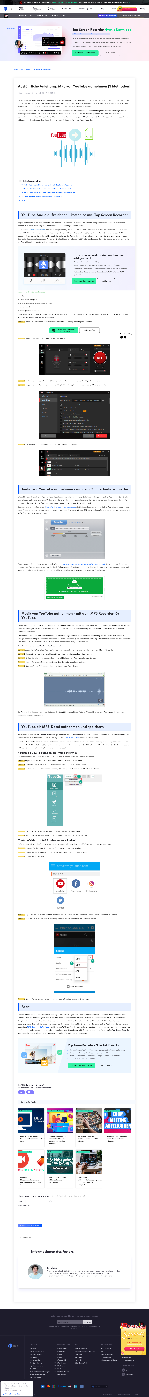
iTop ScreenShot (35, 1360)
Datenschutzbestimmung (12, 1390)
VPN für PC (58, 1354)
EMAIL (51, 1201)
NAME (21, 1201)
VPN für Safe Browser (62, 1372)
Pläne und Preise (35, 1378)
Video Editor (42, 15)
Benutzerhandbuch (107, 1354)
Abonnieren (87, 1322)
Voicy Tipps (79, 1360)
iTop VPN (33, 1348)
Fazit (23, 200)
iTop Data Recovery (36, 1363)
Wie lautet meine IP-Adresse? (85, 1351)
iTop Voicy (33, 1357)
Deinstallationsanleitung (109, 1360)
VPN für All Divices (61, 1375)
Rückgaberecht (107, 1394)
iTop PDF (33, 1369)
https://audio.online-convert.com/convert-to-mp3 (84, 564)
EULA (136, 1394)
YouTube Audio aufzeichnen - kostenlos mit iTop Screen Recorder (46, 185)
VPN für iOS (59, 1357)
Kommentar (24, 1206)
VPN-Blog (78, 1354)
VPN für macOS (60, 1351)
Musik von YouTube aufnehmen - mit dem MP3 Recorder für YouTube (48, 193)
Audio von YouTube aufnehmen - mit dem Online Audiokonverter (46, 189)
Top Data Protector (36, 1366)
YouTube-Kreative (128, 1360)
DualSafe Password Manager (39, 1372)
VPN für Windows (60, 1348)
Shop (114, 9)
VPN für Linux (59, 1369)
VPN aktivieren (106, 1357)
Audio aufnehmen (43, 70)
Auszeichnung (126, 1357)
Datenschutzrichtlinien (123, 1394)
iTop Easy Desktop (36, 1354)
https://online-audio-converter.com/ (60, 507)
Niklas (20, 93)
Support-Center (106, 1348)
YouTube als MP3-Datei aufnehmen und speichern (41, 196)
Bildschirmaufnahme (82, 1363)
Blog (54, 15)
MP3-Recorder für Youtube (38, 1027)
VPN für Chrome (60, 1363)
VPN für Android (60, 1360)
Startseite (18, 70)
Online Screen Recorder (37, 1375)
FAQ (64, 15)
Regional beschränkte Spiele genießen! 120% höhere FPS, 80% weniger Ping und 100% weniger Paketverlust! (76, 2)
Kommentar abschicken (30, 1225)
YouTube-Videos (73, 738)
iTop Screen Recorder (36, 230)
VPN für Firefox (60, 1366)
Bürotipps (78, 1357)
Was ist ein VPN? (81, 1348)
